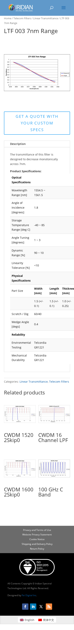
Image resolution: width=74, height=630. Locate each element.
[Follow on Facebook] (25, 606)
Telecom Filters (22, 18)
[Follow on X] (41, 606)
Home (7, 18)
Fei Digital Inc (29, 595)
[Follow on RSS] (49, 606)
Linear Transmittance (45, 18)
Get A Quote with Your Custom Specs (37, 123)
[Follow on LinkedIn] (33, 606)
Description (18, 144)
